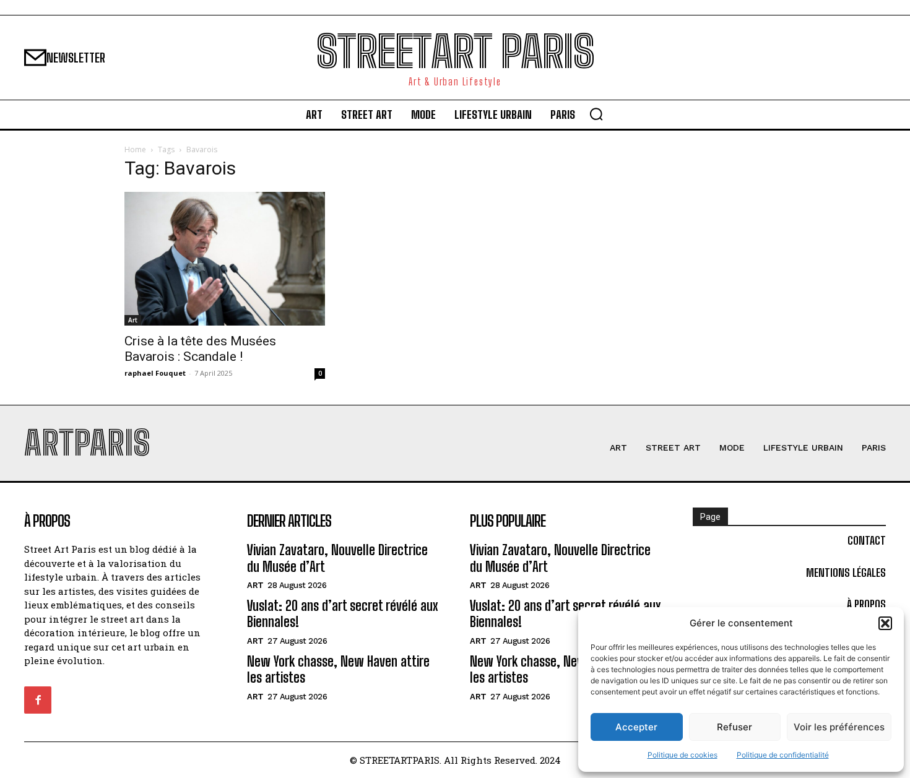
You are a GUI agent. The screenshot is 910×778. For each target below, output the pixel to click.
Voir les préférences (839, 727)
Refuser (734, 727)
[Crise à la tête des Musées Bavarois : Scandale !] (224, 259)
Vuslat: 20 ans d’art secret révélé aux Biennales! (342, 613)
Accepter (636, 727)
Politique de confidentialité (783, 754)
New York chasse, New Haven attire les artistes (338, 669)
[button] (885, 623)
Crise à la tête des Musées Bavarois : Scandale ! (200, 349)
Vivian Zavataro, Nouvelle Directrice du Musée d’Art (337, 558)
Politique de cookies (682, 754)
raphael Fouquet (155, 373)
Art (132, 320)
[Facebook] (37, 700)
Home (135, 149)
